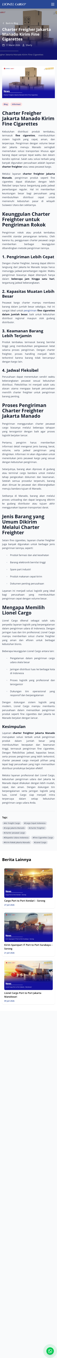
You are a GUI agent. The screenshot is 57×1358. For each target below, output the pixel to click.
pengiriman (30, 310)
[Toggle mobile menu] (53, 4)
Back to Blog (12, 23)
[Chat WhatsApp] (50, 1351)
